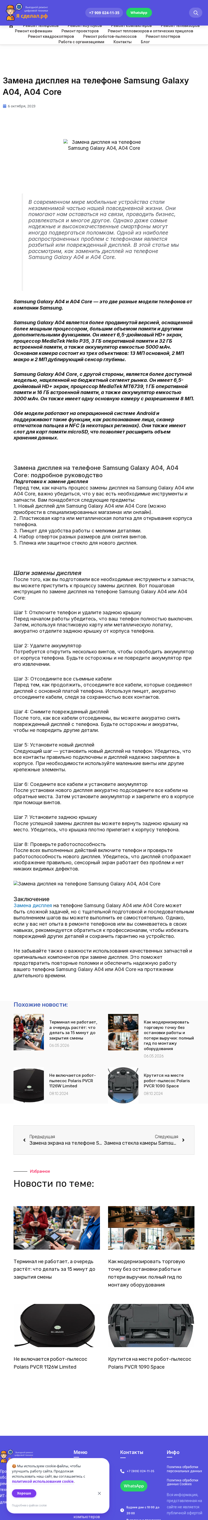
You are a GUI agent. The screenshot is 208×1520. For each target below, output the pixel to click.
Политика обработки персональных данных (184, 1469)
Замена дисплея (33, 905)
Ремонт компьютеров (131, 25)
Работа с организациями (81, 42)
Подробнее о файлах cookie (29, 1505)
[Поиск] (195, 13)
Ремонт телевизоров (180, 25)
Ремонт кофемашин (33, 31)
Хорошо (24, 1493)
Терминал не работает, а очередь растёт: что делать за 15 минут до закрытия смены (73, 1030)
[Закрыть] (99, 1493)
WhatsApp (139, 12)
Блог (145, 42)
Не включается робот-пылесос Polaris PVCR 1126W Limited (72, 1080)
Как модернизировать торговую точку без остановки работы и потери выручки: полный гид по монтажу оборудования (169, 1035)
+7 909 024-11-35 (104, 12)
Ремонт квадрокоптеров (51, 36)
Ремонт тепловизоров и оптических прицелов (150, 31)
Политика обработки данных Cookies (182, 1482)
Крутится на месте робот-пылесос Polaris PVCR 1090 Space (167, 1080)
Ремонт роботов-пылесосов (109, 36)
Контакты (122, 42)
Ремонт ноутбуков (85, 25)
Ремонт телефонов (40, 25)
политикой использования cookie (43, 1481)
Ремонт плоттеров (163, 36)
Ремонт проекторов (80, 31)
